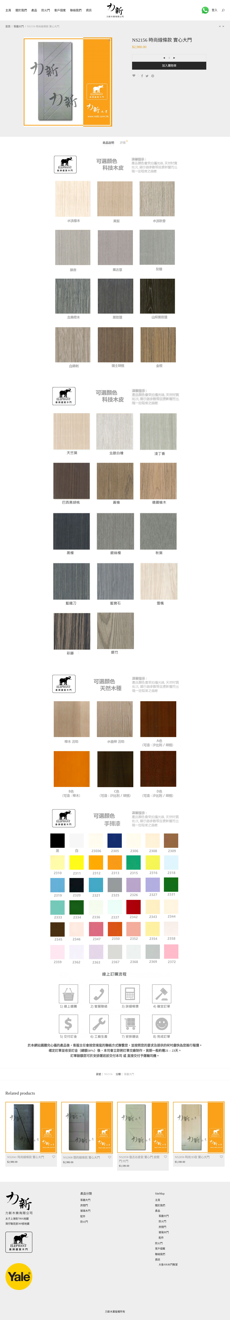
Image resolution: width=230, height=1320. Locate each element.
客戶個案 (60, 10)
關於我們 (21, 10)
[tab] (108, 143)
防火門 (45, 10)
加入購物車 (169, 65)
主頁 (8, 10)
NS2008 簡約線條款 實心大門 (81, 1157)
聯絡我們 (76, 10)
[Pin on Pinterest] (153, 76)
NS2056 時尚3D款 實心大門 (192, 1157)
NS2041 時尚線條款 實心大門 (25, 1157)
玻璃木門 (85, 1210)
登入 (214, 10)
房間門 (84, 1205)
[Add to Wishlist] (135, 75)
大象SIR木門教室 (168, 1264)
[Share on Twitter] (147, 76)
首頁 (7, 26)
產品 (34, 10)
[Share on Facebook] (142, 76)
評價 (124, 142)
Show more (11, 1162)
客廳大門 (19, 26)
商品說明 (108, 142)
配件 (82, 1216)
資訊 (89, 10)
